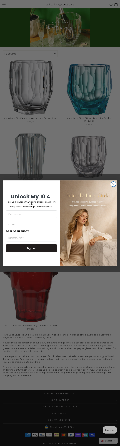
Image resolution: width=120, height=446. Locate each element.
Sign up (31, 248)
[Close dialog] (113, 184)
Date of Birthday (17, 231)
